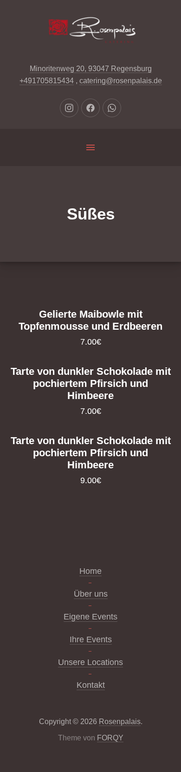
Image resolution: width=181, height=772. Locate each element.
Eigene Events (90, 616)
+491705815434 (46, 81)
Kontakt (91, 685)
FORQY (110, 738)
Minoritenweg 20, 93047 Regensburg (91, 69)
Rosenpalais (120, 721)
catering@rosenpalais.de (120, 81)
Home (90, 571)
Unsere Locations (90, 662)
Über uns (91, 594)
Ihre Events (91, 639)
